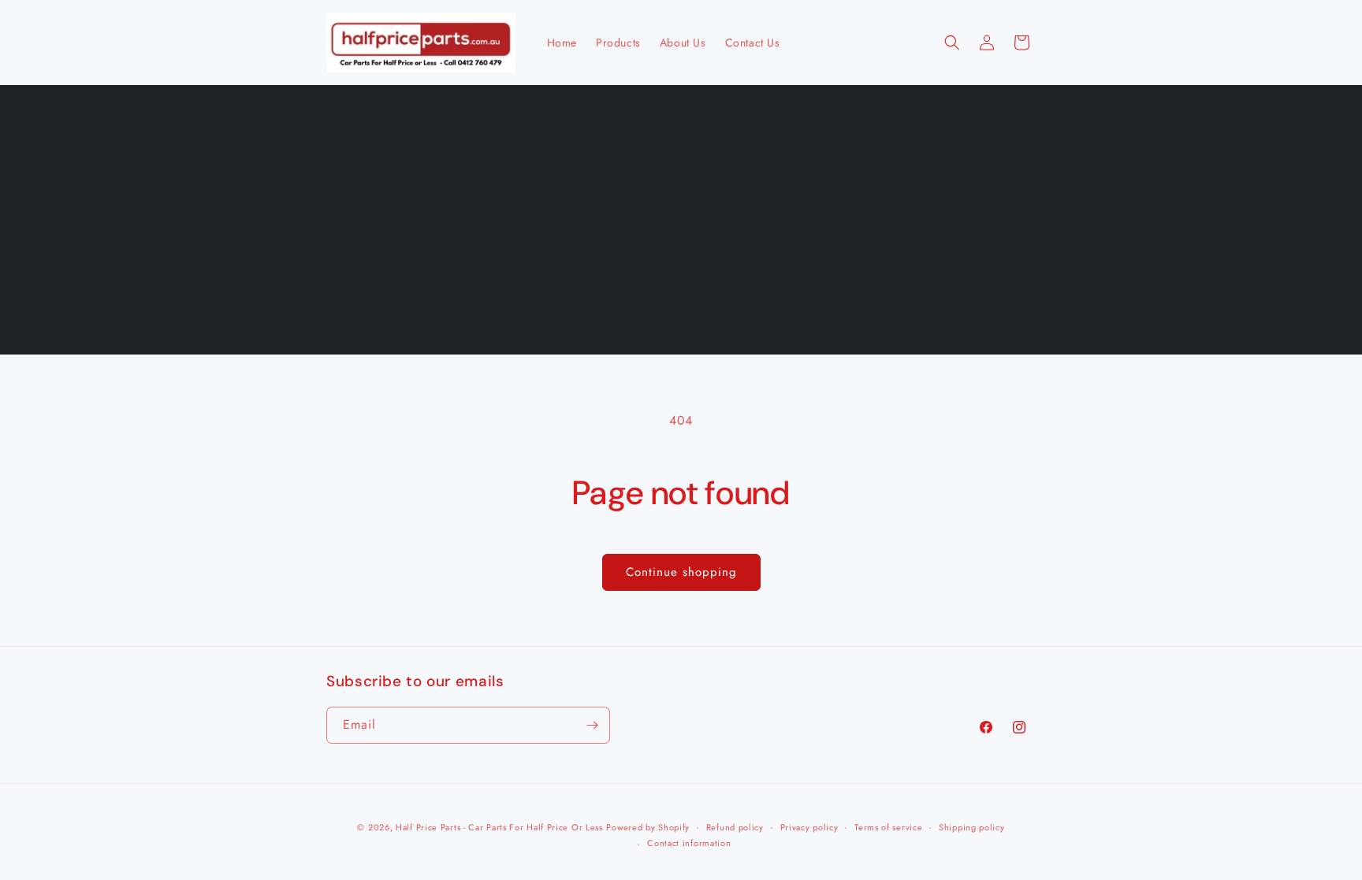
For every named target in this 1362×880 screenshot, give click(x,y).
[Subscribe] (592, 725)
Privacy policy (809, 827)
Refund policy (735, 827)
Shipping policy (972, 827)
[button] (952, 42)
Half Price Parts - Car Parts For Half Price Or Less (499, 827)
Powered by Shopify (648, 827)
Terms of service (888, 827)
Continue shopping (681, 572)
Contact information (689, 843)
